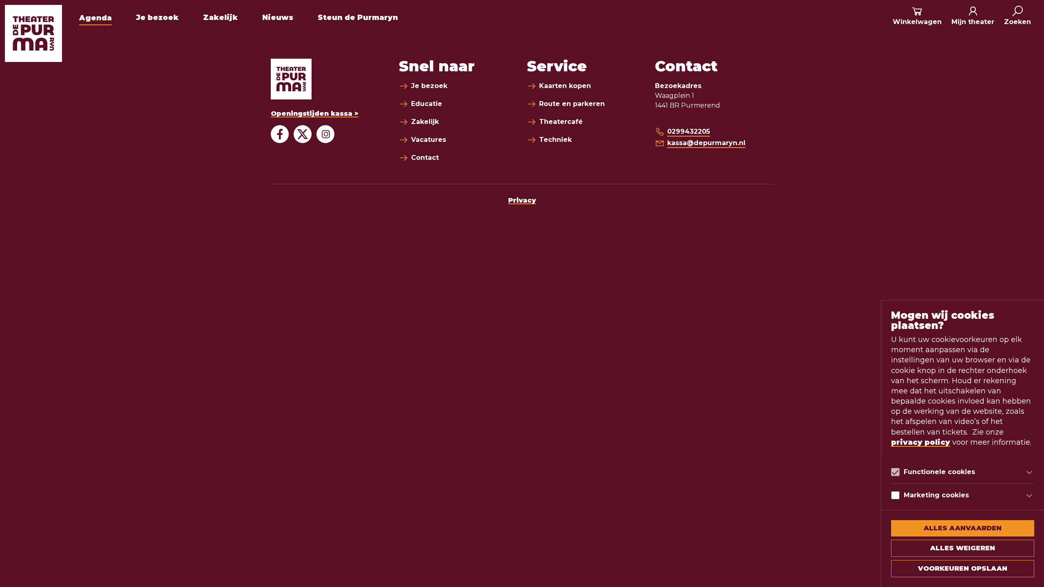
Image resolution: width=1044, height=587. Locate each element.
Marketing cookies (936, 495)
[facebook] (280, 134)
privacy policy (920, 442)
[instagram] (325, 134)
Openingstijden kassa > (314, 113)
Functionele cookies (939, 472)
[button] (1017, 16)
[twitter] (303, 134)
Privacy (522, 200)
